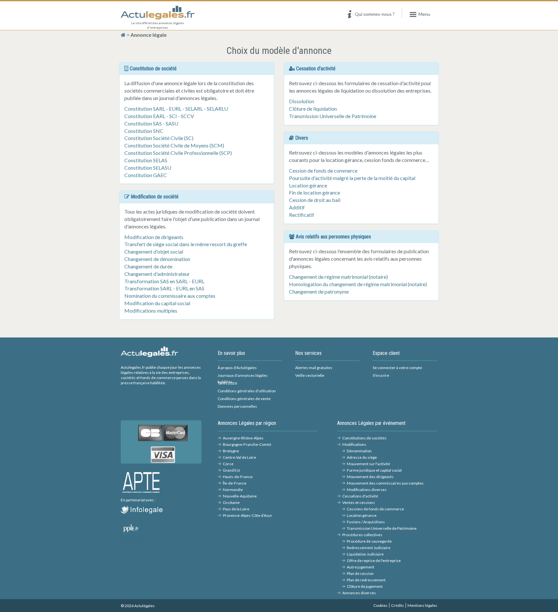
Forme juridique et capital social (374, 470)
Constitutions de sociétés (364, 438)
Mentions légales (422, 605)
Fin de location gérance (314, 192)
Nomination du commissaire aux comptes (169, 296)
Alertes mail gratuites (313, 367)
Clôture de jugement (365, 586)
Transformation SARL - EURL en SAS (164, 288)
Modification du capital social (157, 303)
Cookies (380, 605)
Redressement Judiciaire (368, 547)
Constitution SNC (143, 131)
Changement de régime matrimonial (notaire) (338, 277)
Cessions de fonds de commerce (375, 509)
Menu (424, 14)
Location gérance (308, 185)
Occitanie (231, 502)
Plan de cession (360, 573)
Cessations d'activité (360, 496)
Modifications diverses (367, 489)
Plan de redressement (366, 579)
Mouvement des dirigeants (370, 476)
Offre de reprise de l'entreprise (374, 560)
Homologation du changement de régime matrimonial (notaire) (358, 284)
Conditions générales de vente (244, 398)
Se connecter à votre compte (397, 367)
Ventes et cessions (358, 502)
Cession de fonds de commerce (323, 170)
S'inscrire (381, 375)
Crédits (397, 605)
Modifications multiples (150, 310)
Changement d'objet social (153, 251)
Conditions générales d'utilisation (247, 390)
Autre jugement (360, 567)
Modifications (354, 444)
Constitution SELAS (145, 160)
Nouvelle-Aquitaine (240, 496)
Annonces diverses (359, 592)
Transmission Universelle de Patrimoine (332, 116)
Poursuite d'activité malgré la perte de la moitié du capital (352, 178)
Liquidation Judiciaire (365, 554)
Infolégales (154, 509)
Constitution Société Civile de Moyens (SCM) (174, 145)
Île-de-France (234, 483)
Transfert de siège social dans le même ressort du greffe (185, 244)
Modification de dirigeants (153, 237)
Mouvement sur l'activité (368, 463)
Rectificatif (301, 215)
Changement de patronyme (319, 291)
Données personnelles (237, 406)
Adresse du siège (362, 457)
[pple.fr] (131, 527)
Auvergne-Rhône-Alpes (243, 438)
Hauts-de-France (238, 476)
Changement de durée (148, 266)
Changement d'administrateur (157, 274)
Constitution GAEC (145, 175)
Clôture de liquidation (313, 108)
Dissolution (301, 101)
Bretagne (231, 450)
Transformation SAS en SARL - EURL (164, 281)
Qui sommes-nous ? (375, 14)
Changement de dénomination (157, 259)
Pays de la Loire (236, 509)
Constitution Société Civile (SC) (158, 138)
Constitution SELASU (147, 168)
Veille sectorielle (309, 375)
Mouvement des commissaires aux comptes (385, 483)
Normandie (233, 489)
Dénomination (359, 450)
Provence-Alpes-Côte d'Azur (247, 515)
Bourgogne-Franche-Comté (247, 444)
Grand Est (231, 470)
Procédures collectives (362, 534)
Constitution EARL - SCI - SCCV (159, 116)
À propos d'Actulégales (237, 367)
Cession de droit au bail (314, 200)
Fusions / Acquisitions (366, 521)
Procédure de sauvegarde (369, 541)
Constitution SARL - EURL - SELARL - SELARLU (176, 108)
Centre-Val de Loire (239, 457)
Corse (228, 463)
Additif (297, 207)
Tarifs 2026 (227, 383)
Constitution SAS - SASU (151, 123)
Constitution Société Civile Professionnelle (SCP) (178, 153)
